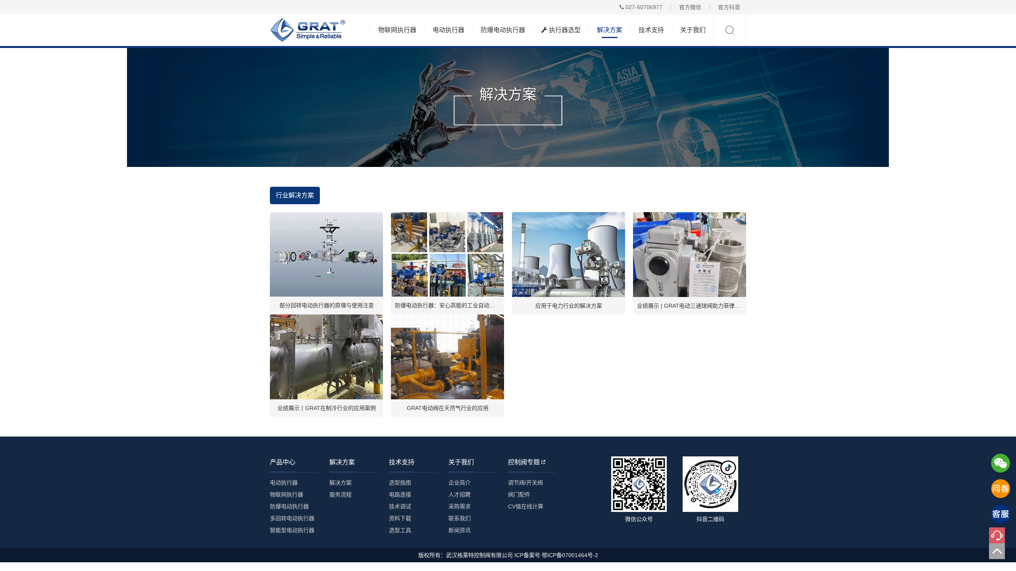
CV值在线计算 (525, 506)
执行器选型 (564, 30)
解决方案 (609, 30)
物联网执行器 (397, 30)
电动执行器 (448, 30)
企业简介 (459, 482)
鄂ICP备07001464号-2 (570, 555)
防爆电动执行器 (503, 30)
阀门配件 (519, 494)
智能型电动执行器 (292, 530)
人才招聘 (459, 494)
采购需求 (459, 506)
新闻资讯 (459, 530)
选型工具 (400, 530)
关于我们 (693, 30)
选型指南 (400, 482)
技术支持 (651, 30)
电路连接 (400, 494)
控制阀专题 (524, 462)
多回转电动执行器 (292, 518)
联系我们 (459, 518)
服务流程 (340, 494)
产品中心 (282, 462)
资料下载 (400, 518)
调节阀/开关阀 (525, 482)
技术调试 (400, 506)
